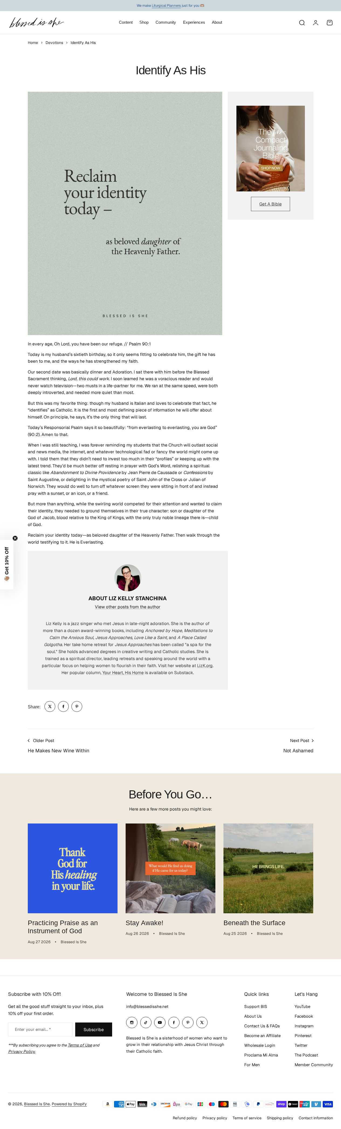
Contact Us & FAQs (262, 1025)
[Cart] (330, 23)
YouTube (302, 1006)
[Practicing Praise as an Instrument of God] (73, 868)
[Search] (302, 23)
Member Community (314, 1064)
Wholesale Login (259, 1045)
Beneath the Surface (254, 922)
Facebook (304, 1016)
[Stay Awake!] (170, 868)
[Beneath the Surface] (268, 868)
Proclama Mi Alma (261, 1055)
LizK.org (205, 665)
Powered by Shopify (69, 1103)
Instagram (304, 1025)
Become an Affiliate (262, 1035)
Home (33, 42)
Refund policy (185, 1118)
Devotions (54, 42)
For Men (252, 1064)
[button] (6, 564)
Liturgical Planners (166, 5)
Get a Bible (270, 204)
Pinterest (303, 1035)
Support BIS (255, 1006)
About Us (253, 1016)
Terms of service (247, 1118)
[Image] (270, 148)
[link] (49, 706)
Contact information (316, 1118)
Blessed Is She (37, 1103)
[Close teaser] (15, 538)
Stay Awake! (144, 922)
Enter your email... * (33, 1029)
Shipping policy (280, 1118)
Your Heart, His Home (123, 672)
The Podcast (306, 1055)
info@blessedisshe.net (147, 1006)
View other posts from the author (127, 607)
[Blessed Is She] (36, 22)
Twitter (301, 1045)
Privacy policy (214, 1118)
